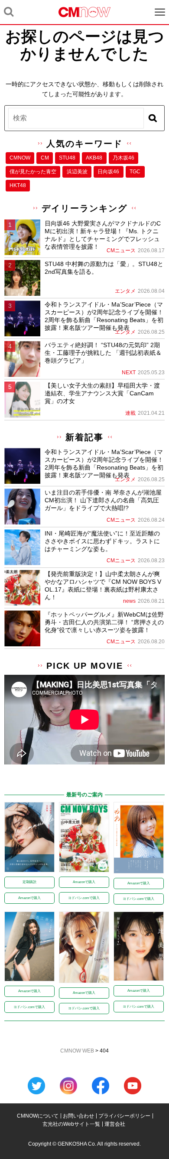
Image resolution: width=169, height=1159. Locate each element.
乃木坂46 (123, 158)
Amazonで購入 (29, 898)
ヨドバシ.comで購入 (84, 898)
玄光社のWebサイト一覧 (71, 1124)
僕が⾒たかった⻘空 (33, 172)
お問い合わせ (78, 1116)
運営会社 (114, 1124)
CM (45, 158)
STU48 (67, 158)
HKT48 (18, 185)
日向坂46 (108, 172)
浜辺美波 (77, 172)
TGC (135, 172)
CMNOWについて (37, 1116)
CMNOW (20, 158)
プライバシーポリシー (124, 1116)
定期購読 (29, 882)
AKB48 (94, 158)
